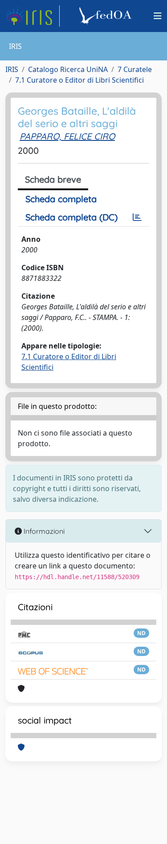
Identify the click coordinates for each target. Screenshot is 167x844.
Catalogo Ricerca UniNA (68, 69)
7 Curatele (135, 69)
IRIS (11, 69)
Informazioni (43, 531)
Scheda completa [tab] (61, 198)
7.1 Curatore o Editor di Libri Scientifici (79, 80)
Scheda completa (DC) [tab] (71, 217)
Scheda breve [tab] (53, 179)
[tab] (137, 217)
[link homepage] (32, 16)
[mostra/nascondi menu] (158, 16)
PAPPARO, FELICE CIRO (67, 136)
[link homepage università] (107, 16)
